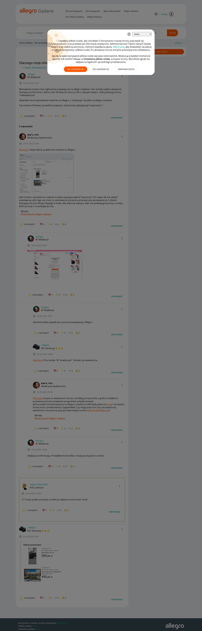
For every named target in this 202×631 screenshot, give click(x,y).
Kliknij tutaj (118, 46)
